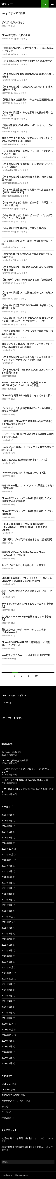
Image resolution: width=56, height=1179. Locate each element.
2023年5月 (7, 888)
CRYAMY (6, 1089)
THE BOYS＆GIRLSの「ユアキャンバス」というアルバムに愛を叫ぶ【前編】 (27, 345)
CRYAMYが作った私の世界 (16, 35)
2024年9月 (7, 820)
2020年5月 (7, 1063)
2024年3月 (7, 837)
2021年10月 (7, 978)
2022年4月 (7, 950)
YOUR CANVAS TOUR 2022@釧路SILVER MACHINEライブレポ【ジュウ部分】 (24, 384)
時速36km (6, 1117)
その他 (5, 1106)
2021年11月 (7, 973)
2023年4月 (7, 894)
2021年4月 (7, 1001)
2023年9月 (7, 865)
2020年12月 (7, 1023)
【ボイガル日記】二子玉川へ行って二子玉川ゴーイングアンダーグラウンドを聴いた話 (27, 358)
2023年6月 (7, 882)
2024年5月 (7, 831)
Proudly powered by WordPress (15, 1175)
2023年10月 (7, 860)
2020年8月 (7, 1046)
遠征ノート (9, 3)
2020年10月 (7, 1035)
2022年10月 (7, 922)
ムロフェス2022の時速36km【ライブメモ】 (25, 459)
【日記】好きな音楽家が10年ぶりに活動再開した (27, 99)
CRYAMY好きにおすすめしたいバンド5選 (24, 472)
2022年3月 (7, 956)
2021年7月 (7, 984)
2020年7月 (7, 1052)
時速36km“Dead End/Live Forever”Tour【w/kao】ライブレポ (23, 553)
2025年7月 (7, 815)
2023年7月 (7, 877)
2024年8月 (7, 826)
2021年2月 (7, 1012)
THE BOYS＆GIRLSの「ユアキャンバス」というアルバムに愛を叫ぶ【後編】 (27, 139)
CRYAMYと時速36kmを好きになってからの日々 (27, 395)
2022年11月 (7, 916)
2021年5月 (7, 995)
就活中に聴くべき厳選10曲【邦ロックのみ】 (23, 1138)
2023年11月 (7, 854)
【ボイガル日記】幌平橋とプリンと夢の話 (24, 228)
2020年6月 (7, 1057)
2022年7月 (7, 933)
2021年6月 (7, 990)
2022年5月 (7, 944)
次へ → (38, 675)
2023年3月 (7, 899)
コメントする (21, 38)
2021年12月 (7, 967)
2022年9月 (7, 927)
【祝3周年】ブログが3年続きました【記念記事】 (27, 279)
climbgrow (7, 1084)
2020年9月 (7, 1040)
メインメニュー (52, 4)
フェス (5, 1112)
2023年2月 (7, 905)
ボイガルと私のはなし (13, 22)
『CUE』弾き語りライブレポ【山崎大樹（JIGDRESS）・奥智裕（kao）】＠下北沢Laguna (24, 527)
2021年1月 (7, 1018)
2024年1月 (7, 843)
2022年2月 (7, 961)
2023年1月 (7, 911)
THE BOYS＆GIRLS (11, 1095)
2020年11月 (7, 1029)
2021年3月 (7, 1007)
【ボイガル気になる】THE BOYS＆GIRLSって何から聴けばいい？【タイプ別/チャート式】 (27, 319)
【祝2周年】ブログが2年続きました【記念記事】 (27, 539)
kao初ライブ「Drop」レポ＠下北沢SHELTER (26, 655)
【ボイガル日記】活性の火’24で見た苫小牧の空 (27, 60)
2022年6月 (7, 939)
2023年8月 (7, 871)
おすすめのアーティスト (14, 1100)
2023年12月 (7, 848)
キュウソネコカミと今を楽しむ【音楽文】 (24, 565)
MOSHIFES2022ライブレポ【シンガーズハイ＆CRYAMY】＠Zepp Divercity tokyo (27, 579)
